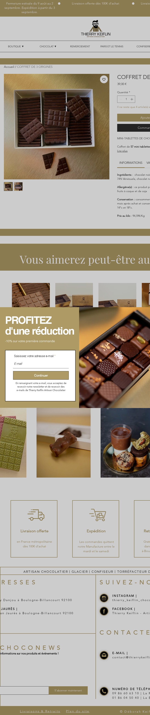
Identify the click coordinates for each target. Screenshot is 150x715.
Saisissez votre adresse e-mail (34, 355)
